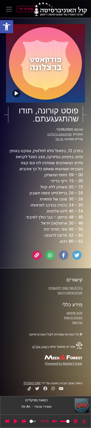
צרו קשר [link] (77, 322)
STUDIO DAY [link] (32, 383)
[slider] (33, 421)
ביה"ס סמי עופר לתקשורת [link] (65, 288)
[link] (6, 26)
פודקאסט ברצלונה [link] (59, 134)
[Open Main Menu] (9, 9)
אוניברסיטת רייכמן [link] (70, 292)
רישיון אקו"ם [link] (40, 346)
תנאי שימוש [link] (74, 313)
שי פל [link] (59, 139)
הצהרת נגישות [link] (73, 317)
